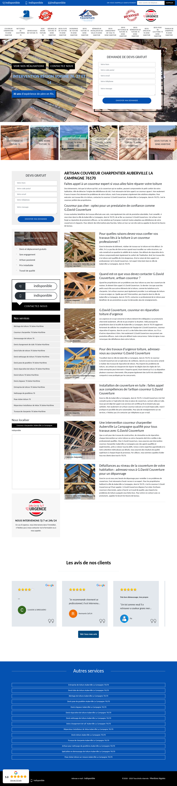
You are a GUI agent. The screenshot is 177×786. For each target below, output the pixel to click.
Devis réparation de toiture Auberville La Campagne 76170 (88, 713)
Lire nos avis (16, 780)
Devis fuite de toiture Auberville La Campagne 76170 (88, 690)
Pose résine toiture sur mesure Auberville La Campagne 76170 (88, 757)
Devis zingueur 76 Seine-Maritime (146, 32)
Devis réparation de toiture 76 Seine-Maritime (135, 32)
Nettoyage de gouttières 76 (20, 32)
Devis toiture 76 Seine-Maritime (85, 32)
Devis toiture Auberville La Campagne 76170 (88, 735)
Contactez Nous (61, 66)
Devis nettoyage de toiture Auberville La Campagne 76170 (88, 718)
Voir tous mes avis (88, 634)
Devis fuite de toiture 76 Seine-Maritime (62, 32)
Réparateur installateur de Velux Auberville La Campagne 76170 (88, 729)
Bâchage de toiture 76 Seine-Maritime (52, 32)
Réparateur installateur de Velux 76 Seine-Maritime (97, 32)
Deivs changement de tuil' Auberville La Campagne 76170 (88, 724)
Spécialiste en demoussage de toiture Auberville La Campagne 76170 (88, 752)
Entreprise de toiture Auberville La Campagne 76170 (88, 685)
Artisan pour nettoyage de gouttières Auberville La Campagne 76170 (88, 746)
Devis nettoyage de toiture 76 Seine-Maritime (123, 32)
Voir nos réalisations (29, 66)
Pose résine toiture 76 (43, 32)
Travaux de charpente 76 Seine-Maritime (169, 32)
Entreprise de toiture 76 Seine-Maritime (74, 32)
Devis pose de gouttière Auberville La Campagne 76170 (88, 702)
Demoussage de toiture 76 (32, 32)
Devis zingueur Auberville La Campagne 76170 (88, 707)
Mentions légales (157, 778)
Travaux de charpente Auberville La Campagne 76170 (88, 741)
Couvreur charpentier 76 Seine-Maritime (8, 32)
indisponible (12, 3)
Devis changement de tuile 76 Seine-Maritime (110, 32)
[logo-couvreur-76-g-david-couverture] (88, 15)
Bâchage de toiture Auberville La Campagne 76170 (88, 696)
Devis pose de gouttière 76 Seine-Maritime (158, 32)
